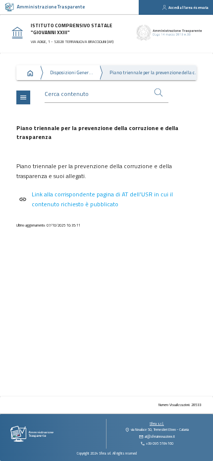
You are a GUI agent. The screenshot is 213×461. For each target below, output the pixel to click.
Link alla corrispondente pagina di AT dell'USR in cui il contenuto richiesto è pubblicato (102, 199)
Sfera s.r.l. (157, 423)
